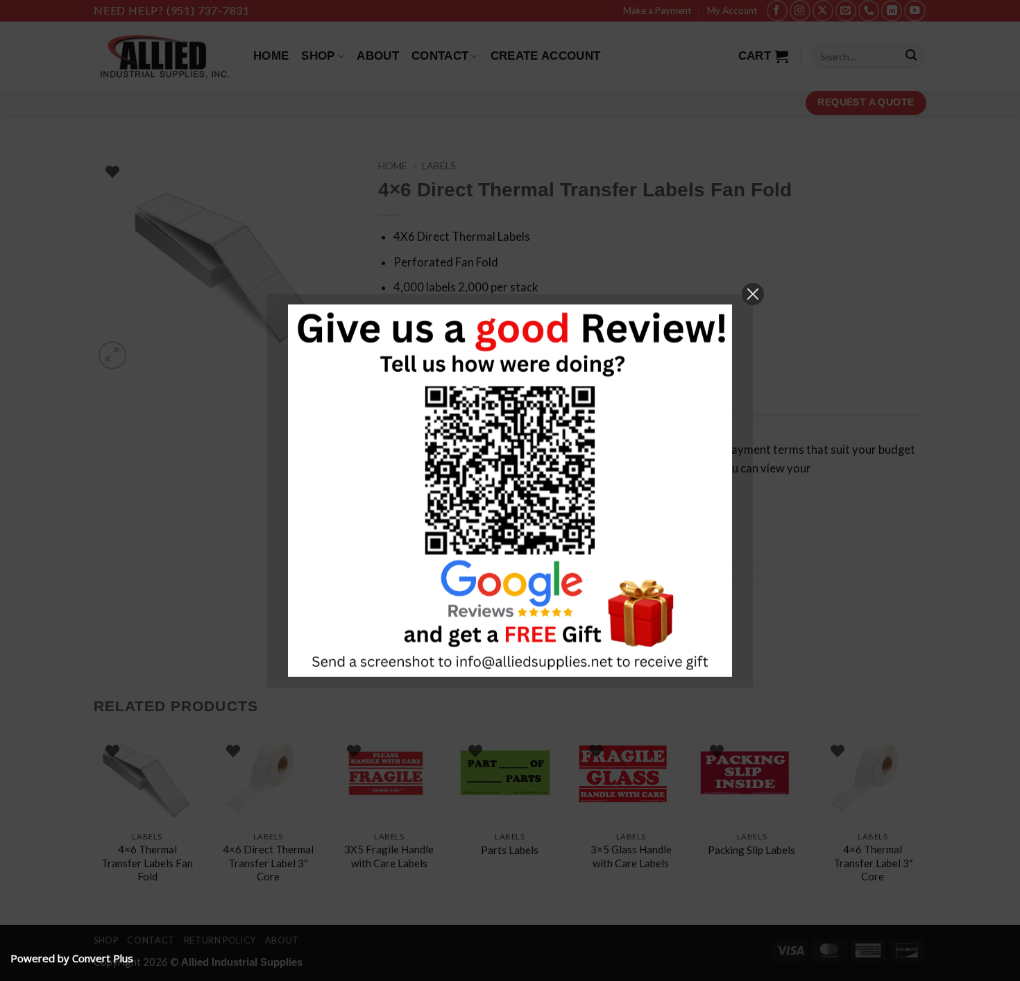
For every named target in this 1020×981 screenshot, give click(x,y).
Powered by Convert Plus (71, 958)
